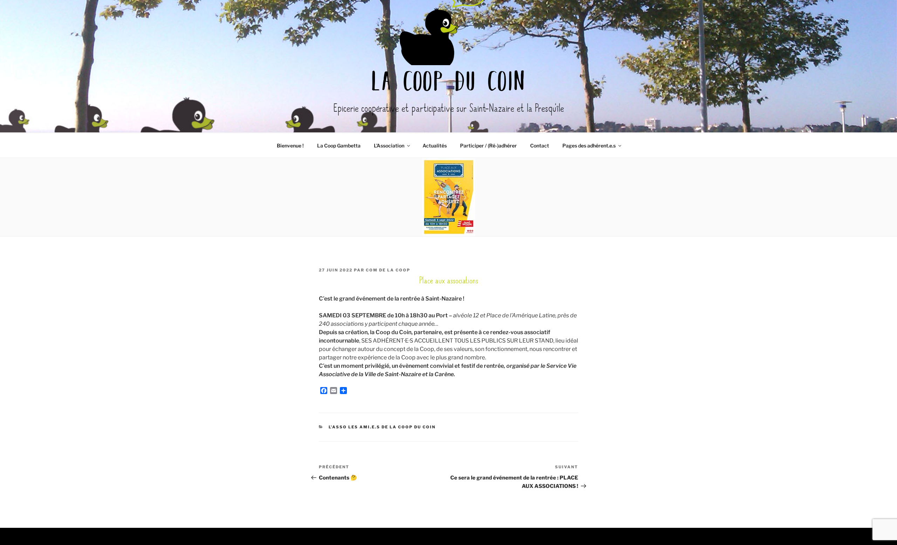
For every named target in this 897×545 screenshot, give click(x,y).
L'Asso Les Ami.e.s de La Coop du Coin (382, 427)
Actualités (435, 146)
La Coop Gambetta (339, 146)
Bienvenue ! (290, 146)
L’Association (389, 146)
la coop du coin (448, 83)
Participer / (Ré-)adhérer (488, 146)
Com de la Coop (388, 270)
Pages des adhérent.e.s (589, 146)
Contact (539, 146)
